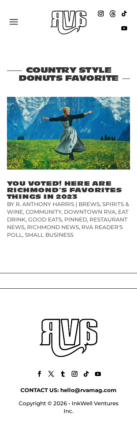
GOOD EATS (45, 219)
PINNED (75, 219)
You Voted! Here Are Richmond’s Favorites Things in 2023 (64, 190)
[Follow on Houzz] (112, 13)
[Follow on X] (51, 374)
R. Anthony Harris (45, 204)
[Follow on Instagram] (101, 13)
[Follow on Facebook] (39, 374)
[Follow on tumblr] (63, 374)
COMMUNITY (43, 211)
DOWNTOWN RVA (89, 211)
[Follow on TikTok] (124, 13)
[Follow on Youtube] (124, 28)
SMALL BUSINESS (49, 234)
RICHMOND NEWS (53, 227)
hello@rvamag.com (88, 390)
